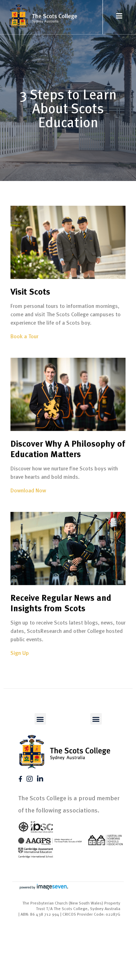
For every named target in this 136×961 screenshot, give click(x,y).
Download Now (28, 490)
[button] (40, 719)
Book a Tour (24, 336)
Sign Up (19, 653)
